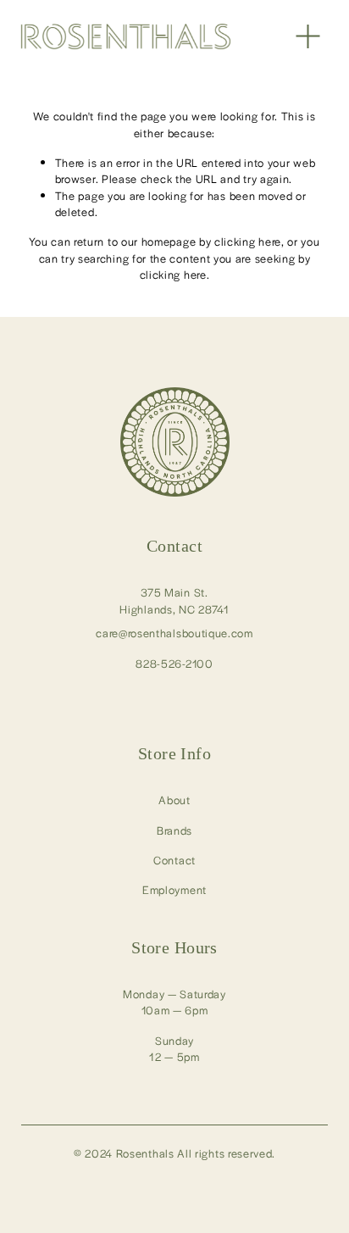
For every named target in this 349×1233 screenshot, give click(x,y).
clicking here (247, 241)
